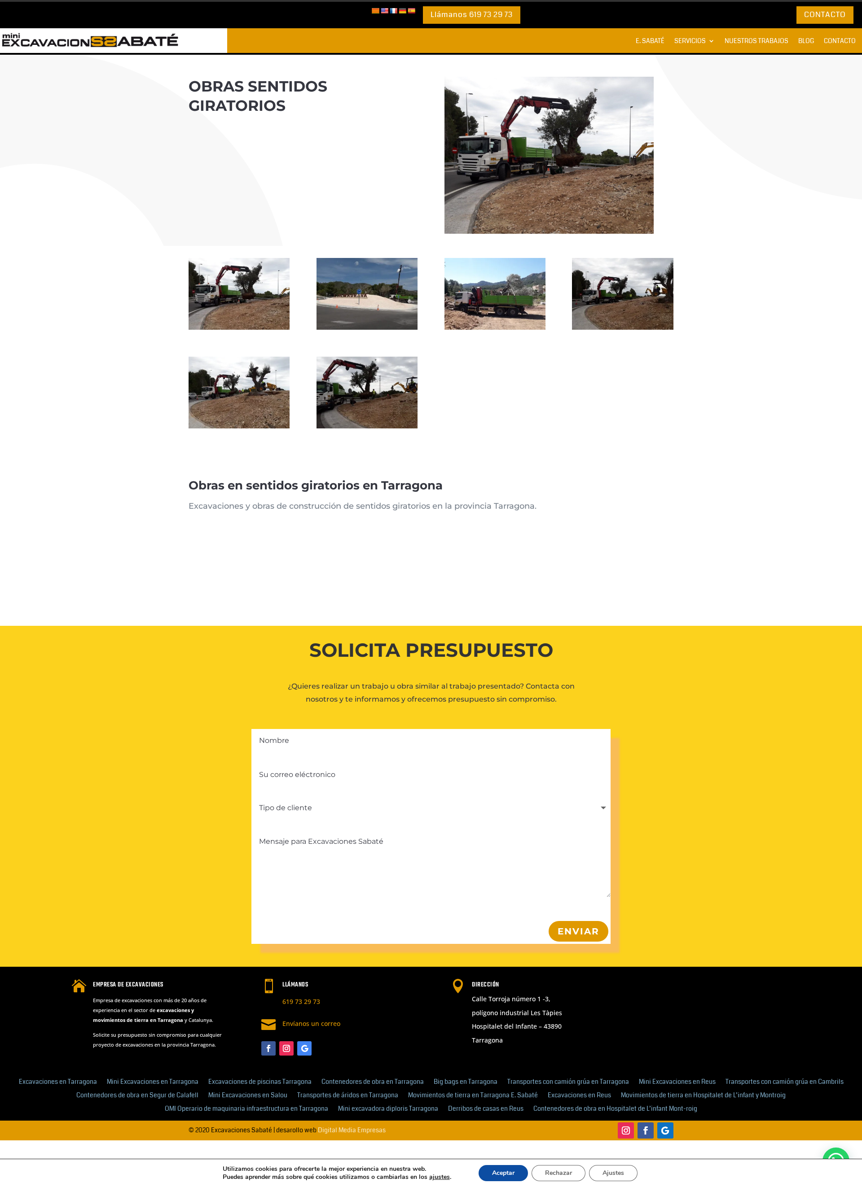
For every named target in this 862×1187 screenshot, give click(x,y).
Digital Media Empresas (352, 1130)
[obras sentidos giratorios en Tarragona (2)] (367, 426)
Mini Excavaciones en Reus (677, 1082)
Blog (806, 41)
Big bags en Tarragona (465, 1082)
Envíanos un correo (311, 1023)
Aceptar (503, 1173)
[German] (402, 10)
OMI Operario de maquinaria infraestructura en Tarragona (246, 1109)
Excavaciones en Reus (579, 1096)
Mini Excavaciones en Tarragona (152, 1082)
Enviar (578, 931)
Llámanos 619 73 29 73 (472, 14)
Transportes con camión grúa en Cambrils (785, 1082)
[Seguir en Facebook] (268, 1048)
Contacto (825, 14)
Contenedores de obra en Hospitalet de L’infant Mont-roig (615, 1109)
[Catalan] (375, 10)
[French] (393, 10)
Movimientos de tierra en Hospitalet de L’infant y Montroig (703, 1096)
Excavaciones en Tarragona (58, 1082)
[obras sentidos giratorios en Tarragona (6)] (367, 327)
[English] (384, 10)
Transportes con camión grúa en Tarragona (568, 1082)
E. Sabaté (650, 41)
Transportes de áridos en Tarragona (347, 1096)
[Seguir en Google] (304, 1048)
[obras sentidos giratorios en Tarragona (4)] (622, 327)
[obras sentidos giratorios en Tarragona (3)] (239, 426)
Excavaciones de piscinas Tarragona (260, 1082)
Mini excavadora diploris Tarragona (388, 1109)
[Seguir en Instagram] (286, 1048)
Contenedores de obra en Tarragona (372, 1082)
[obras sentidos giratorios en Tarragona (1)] (239, 327)
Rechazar (558, 1173)
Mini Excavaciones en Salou (247, 1096)
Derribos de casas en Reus (485, 1109)
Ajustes (613, 1173)
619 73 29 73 (301, 1001)
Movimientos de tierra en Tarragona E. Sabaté (473, 1096)
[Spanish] (411, 10)
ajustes (439, 1177)
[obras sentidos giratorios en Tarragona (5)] (494, 327)
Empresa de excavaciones (128, 985)
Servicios (690, 41)
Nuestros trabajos (756, 41)
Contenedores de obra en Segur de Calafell (137, 1096)
